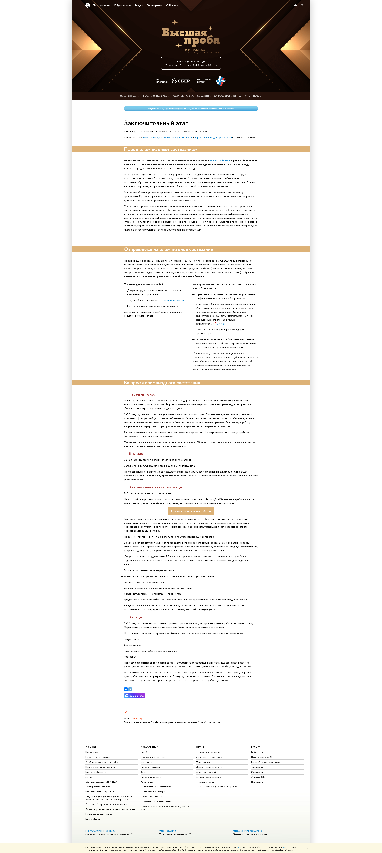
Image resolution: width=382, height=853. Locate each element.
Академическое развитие (208, 776)
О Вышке (172, 5)
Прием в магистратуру (152, 776)
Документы (204, 95)
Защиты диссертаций (206, 771)
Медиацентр (257, 771)
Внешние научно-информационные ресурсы (217, 786)
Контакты (244, 95)
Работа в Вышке (92, 819)
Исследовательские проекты (210, 757)
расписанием (185, 137)
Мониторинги (203, 761)
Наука (139, 5)
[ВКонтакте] (126, 689)
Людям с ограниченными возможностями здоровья (110, 809)
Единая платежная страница (98, 814)
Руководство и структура (97, 757)
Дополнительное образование (156, 786)
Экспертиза (154, 5)
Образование (123, 5)
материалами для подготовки (159, 137)
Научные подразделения (208, 752)
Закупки (89, 776)
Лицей (144, 752)
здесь (240, 847)
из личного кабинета (172, 300)
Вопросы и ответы (225, 95)
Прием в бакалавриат (151, 766)
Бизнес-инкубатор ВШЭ (152, 796)
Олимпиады (146, 761)
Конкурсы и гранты (205, 781)
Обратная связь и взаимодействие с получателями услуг (165, 808)
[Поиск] (302, 5)
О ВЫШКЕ (91, 747)
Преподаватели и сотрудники (100, 766)
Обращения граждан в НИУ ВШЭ (101, 781)
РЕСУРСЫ (257, 747)
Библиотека (257, 752)
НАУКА (200, 747)
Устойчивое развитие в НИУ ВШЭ (101, 761)
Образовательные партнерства (156, 801)
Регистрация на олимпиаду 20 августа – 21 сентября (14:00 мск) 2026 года (191, 63)
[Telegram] (130, 689)
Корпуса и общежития (96, 771)
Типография (257, 766)
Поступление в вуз (183, 95)
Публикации (257, 781)
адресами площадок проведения (213, 137)
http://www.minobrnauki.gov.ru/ (100, 830)
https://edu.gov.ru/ (168, 830)
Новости (258, 95)
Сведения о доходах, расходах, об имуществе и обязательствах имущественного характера (109, 798)
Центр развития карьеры (153, 791)
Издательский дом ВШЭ (262, 757)
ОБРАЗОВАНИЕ (149, 747)
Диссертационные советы (209, 766)
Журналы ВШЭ (258, 776)
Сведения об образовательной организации (106, 804)
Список (221, 323)
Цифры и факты (92, 752)
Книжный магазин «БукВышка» (265, 761)
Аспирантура (147, 781)
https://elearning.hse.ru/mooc (247, 830)
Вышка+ (144, 771)
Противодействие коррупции (99, 791)
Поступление (101, 5)
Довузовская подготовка (153, 757)
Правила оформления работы (191, 511)
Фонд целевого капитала (97, 786)
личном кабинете (220, 160)
